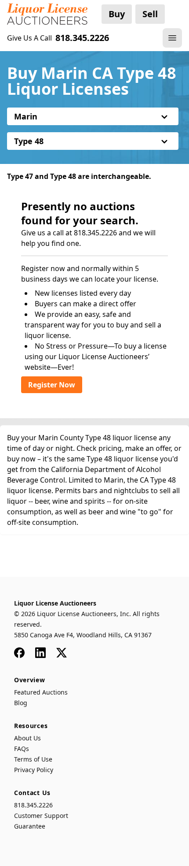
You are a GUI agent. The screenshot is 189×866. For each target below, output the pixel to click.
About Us (27, 738)
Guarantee (29, 826)
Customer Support (41, 815)
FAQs (21, 748)
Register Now (51, 385)
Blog (20, 703)
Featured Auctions (41, 692)
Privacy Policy (33, 770)
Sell (150, 14)
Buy (117, 14)
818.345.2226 (33, 805)
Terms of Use (33, 759)
